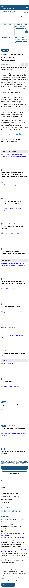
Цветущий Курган (7, 381)
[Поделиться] (22, 64)
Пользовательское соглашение (10, 493)
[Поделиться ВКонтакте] (17, 134)
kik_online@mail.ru (10, 541)
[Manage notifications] (3, 585)
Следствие (5, 50)
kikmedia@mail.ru (6, 535)
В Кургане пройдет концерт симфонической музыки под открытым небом (14, 253)
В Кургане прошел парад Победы (11, 405)
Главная (3, 16)
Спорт (3, 449)
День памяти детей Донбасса (10, 307)
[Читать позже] (26, 64)
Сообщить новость (14, 473)
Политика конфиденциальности (10, 496)
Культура (4, 248)
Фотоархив (10, 16)
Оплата (3, 487)
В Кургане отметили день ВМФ (11, 330)
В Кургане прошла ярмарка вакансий (13, 428)
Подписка (22, 16)
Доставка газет (5, 503)
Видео (16, 16)
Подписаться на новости (14, 467)
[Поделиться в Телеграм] (20, 134)
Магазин (3, 484)
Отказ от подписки (6, 499)
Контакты (3, 490)
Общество (4, 170)
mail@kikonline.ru (22, 537)
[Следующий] (26, 31)
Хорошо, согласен (8, 585)
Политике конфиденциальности (17, 580)
